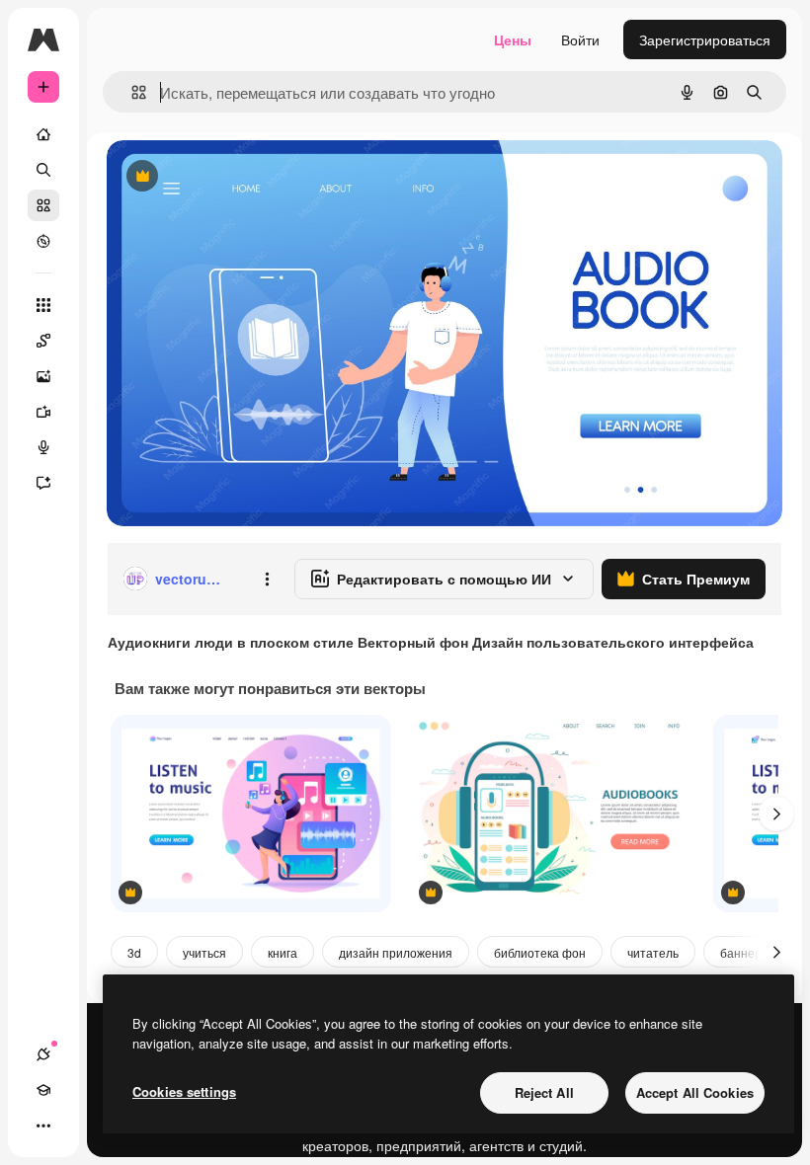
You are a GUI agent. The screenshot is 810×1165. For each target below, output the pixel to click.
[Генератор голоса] (43, 447)
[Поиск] (43, 170)
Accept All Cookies (695, 1092)
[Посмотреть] (43, 241)
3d (134, 952)
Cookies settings (184, 1091)
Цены (512, 39)
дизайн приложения (395, 952)
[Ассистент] (43, 483)
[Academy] (43, 1090)
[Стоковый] (43, 205)
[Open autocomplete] (131, 92)
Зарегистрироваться (704, 39)
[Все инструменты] (43, 305)
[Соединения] (43, 1054)
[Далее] (776, 813)
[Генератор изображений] (43, 376)
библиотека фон (540, 952)
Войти (580, 39)
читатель (653, 952)
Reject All (544, 1092)
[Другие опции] (266, 578)
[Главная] (43, 134)
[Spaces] (43, 340)
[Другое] (43, 1125)
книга (282, 952)
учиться (204, 952)
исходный (239, 177)
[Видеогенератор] (43, 411)
